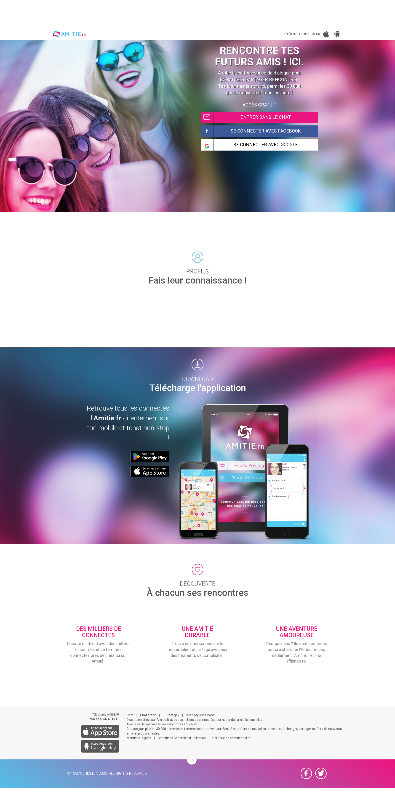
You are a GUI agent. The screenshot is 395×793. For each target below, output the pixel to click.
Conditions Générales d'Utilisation (182, 738)
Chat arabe (148, 715)
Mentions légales (139, 738)
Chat (130, 715)
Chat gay (172, 715)
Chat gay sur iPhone (200, 715)
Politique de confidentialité (231, 738)
